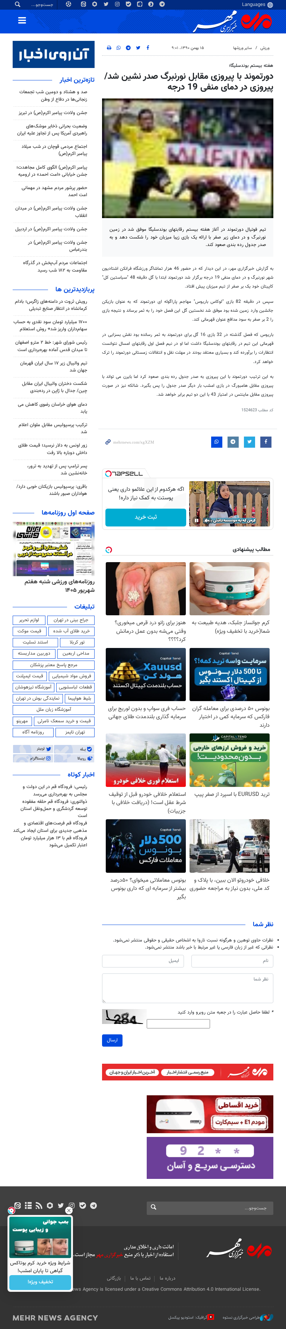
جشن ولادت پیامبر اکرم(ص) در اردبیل (51, 229)
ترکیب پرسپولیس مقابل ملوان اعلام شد (53, 428)
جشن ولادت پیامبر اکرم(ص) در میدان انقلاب (51, 212)
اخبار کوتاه (81, 775)
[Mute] (207, 520)
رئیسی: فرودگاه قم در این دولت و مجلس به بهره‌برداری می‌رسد (55, 790)
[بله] (82, 1206)
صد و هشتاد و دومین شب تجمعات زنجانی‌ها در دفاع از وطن (53, 95)
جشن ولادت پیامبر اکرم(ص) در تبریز (53, 113)
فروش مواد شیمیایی (71, 676)
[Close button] (69, 1210)
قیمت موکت (29, 631)
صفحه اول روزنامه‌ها (68, 513)
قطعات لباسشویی (75, 687)
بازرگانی (114, 1278)
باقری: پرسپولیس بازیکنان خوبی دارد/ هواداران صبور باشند (51, 490)
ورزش (265, 48)
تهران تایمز (75, 732)
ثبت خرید (146, 517)
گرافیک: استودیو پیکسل (187, 1318)
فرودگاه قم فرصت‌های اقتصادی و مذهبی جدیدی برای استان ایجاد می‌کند (50, 827)
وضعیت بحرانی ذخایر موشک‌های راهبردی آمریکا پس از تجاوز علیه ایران (52, 130)
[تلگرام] (93, 1206)
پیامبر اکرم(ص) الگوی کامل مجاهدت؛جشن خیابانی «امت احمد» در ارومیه (51, 171)
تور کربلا (77, 642)
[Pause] (196, 520)
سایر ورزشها (242, 48)
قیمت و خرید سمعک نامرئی (64, 721)
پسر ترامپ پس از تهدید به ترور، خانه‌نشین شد (57, 470)
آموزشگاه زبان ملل (53, 709)
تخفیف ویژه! (40, 1282)
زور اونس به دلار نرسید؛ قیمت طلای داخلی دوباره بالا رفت (52, 449)
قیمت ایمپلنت (29, 676)
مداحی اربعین (76, 653)
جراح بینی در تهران (71, 620)
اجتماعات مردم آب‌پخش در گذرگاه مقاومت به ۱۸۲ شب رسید (55, 266)
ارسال (112, 1040)
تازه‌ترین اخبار (77, 80)
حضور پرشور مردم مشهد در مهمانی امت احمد (54, 191)
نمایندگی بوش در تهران (38, 698)
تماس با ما (140, 1278)
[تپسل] (108, 473)
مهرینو (22, 721)
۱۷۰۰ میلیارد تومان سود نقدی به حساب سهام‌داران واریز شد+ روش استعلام (50, 325)
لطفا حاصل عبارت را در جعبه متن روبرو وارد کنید (225, 1012)
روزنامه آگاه (33, 732)
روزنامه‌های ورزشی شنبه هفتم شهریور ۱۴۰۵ (60, 586)
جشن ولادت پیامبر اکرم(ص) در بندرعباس (57, 246)
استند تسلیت (35, 642)
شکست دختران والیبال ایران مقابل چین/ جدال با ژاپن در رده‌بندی (54, 387)
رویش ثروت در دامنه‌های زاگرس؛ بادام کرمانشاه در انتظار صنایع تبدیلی (51, 305)
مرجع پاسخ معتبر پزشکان (53, 665)
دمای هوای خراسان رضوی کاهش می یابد (52, 408)
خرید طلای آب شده (71, 631)
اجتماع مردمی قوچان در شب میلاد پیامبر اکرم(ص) (54, 150)
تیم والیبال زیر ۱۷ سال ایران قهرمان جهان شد (53, 367)
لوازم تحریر (29, 620)
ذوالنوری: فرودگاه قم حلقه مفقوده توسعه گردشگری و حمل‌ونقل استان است (53, 809)
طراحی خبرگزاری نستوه (241, 1318)
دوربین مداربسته (34, 653)
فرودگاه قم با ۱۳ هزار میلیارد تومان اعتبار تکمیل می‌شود (54, 841)
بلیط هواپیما (79, 698)
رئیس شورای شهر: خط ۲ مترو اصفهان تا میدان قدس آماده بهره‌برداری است (51, 346)
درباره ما (167, 1278)
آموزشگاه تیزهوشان (33, 687)
